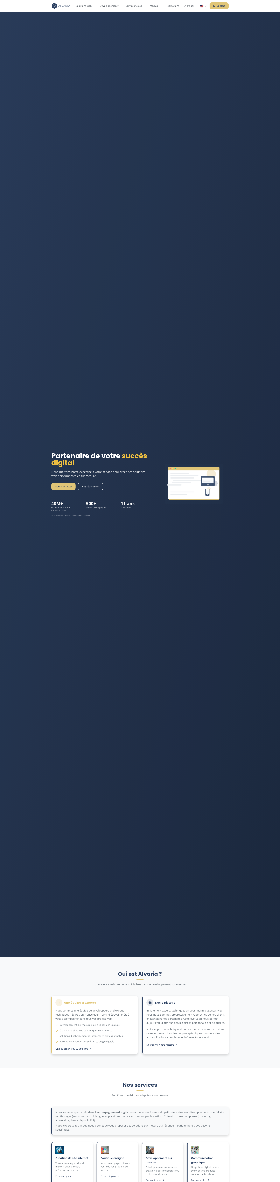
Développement (109, 5)
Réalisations (172, 5)
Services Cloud (134, 5)
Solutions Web (84, 5)
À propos (189, 5)
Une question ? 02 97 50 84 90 (71, 1048)
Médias (154, 5)
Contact (221, 5)
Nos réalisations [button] (91, 486)
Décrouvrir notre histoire (160, 1044)
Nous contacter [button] (63, 486)
